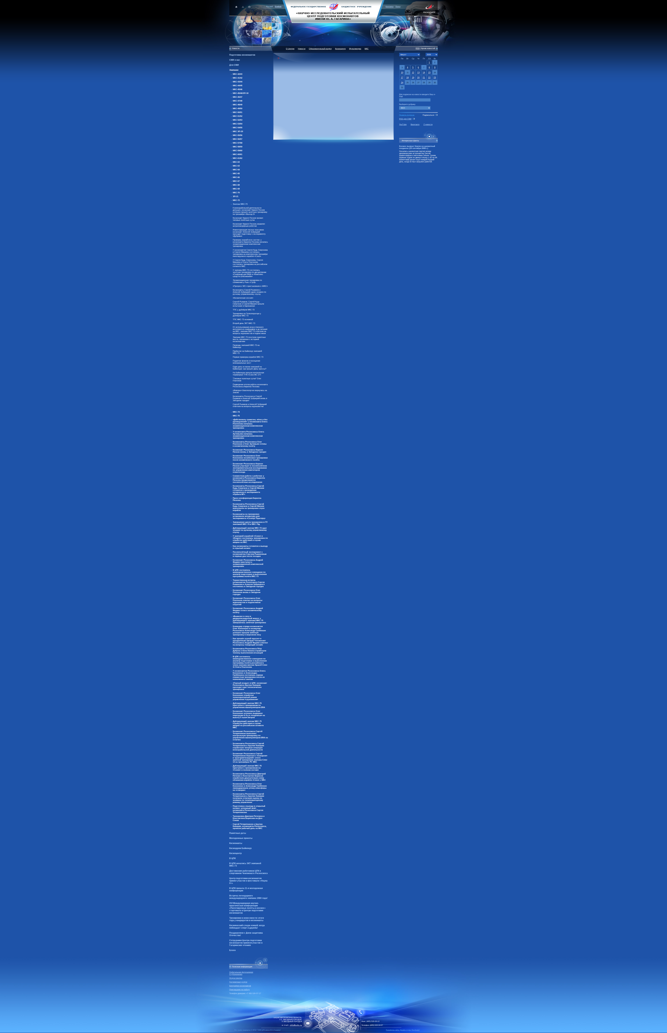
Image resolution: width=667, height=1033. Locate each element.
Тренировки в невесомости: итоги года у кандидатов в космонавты (246, 919)
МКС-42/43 (237, 74)
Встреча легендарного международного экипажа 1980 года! (248, 896)
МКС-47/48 (237, 101)
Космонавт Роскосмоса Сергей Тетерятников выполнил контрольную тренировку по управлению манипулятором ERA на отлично (250, 735)
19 (413, 77)
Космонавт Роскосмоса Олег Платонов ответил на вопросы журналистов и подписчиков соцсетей (247, 601)
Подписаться (428, 115)
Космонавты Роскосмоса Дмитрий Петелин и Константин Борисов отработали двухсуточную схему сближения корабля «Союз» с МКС (249, 777)
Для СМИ (234, 65)
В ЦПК (232, 858)
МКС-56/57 (237, 139)
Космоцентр (235, 853)
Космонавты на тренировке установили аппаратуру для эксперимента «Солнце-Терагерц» (249, 516)
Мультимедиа (355, 49)
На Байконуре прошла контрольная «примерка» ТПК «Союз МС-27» (248, 374)
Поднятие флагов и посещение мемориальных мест (246, 362)
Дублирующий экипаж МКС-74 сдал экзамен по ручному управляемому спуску (250, 530)
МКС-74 (236, 412)
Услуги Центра (235, 978)
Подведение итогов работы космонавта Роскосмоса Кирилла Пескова (250, 385)
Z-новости (428, 124)
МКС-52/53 (237, 120)
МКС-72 (236, 200)
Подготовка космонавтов (242, 55)
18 (407, 77)
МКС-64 (236, 170)
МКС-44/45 (237, 85)
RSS (417, 48)
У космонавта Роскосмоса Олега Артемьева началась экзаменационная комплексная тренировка (248, 435)
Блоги (232, 950)
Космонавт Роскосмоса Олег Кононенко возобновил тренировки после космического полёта (250, 458)
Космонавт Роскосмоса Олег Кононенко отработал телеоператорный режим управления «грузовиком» (246, 696)
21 (424, 77)
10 (402, 72)
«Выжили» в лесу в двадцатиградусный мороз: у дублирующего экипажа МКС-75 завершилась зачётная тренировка (249, 619)
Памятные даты (237, 833)
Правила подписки (406, 115)
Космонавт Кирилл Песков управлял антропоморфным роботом (249, 225)
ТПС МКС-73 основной (243, 319)
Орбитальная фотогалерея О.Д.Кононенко (241, 973)
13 (418, 72)
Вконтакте (415, 124)
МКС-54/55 (237, 128)
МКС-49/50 (237, 108)
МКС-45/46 (237, 89)
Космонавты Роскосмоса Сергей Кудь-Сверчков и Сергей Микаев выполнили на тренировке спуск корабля (249, 507)
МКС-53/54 (237, 124)
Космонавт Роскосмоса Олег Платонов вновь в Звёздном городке (246, 592)
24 (402, 82)
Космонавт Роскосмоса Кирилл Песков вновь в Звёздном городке (249, 451)
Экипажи (233, 70)
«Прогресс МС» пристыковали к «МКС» (250, 286)
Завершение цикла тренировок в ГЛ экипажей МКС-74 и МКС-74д (250, 523)
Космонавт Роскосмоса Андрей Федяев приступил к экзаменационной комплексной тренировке (248, 563)
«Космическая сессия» (243, 298)
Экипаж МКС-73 (240, 204)
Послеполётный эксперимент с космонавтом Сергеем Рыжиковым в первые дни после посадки (249, 554)
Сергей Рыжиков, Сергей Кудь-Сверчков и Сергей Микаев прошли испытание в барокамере (248, 304)
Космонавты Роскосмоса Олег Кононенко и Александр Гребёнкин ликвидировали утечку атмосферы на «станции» (250, 787)
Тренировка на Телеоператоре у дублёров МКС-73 (247, 314)
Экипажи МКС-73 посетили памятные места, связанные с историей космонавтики (249, 339)
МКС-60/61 (237, 154)
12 (413, 72)
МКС (367, 49)
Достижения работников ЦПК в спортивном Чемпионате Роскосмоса (248, 872)
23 (435, 77)
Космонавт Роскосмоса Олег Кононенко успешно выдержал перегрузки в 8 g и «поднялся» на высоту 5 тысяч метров (249, 714)
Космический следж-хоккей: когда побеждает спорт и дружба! (247, 926)
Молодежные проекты (240, 838)
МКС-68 (236, 185)
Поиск (398, 6)
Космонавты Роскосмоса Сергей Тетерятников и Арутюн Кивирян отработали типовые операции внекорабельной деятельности (248, 746)
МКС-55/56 (237, 135)
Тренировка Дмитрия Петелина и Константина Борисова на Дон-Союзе (249, 818)
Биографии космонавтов (240, 986)
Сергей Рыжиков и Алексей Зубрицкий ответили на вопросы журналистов (250, 405)
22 (429, 77)
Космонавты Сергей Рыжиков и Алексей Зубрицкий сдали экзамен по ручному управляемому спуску (249, 292)
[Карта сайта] (243, 7)
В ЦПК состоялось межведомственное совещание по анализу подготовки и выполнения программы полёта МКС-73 (250, 573)
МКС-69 (236, 189)
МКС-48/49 (237, 105)
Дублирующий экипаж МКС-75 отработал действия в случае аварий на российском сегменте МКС (248, 724)
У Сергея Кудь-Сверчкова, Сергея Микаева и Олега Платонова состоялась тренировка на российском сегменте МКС (250, 263)
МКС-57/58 (237, 143)
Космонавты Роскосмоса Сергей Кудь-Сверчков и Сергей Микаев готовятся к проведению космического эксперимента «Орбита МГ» (248, 490)
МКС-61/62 (237, 158)
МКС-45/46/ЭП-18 (240, 93)
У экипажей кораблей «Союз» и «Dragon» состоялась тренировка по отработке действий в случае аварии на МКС (250, 539)
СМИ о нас (234, 60)
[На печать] (249, 7)
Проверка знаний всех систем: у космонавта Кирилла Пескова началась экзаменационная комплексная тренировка (250, 243)
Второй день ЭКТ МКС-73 (244, 323)
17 (402, 77)
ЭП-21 (235, 196)
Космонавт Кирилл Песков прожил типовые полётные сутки (248, 219)
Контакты (389, 6)
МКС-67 (236, 181)
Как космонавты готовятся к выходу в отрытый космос (250, 547)
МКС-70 (236, 193)
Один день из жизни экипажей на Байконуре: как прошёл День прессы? (249, 368)
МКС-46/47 (237, 97)
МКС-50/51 (237, 112)
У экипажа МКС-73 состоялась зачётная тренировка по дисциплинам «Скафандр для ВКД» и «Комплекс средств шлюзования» (249, 273)
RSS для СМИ (405, 119)
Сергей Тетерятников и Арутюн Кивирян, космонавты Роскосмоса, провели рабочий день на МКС (249, 826)
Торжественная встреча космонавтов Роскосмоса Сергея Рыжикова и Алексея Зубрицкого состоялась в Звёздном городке (249, 583)
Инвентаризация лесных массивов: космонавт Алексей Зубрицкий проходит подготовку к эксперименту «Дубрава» (249, 233)
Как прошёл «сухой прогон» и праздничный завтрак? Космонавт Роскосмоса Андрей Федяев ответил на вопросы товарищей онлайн (250, 641)
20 (418, 77)
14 (424, 72)
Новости (301, 49)
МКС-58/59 (237, 147)
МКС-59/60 (237, 150)
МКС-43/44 (237, 82)
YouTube (403, 124)
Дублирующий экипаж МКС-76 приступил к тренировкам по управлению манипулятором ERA (249, 705)
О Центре (290, 49)
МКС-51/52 (237, 116)
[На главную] (333, 11)
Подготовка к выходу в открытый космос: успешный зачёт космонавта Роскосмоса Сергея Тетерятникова (249, 809)
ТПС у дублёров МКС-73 (243, 310)
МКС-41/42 (237, 78)
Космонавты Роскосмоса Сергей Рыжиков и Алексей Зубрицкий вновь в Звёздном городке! (250, 398)
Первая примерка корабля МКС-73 (248, 357)
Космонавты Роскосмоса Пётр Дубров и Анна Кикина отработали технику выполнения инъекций (249, 651)
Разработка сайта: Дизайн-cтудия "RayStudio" (403, 1030)
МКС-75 (236, 416)
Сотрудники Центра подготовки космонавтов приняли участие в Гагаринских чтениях (245, 942)
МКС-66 (236, 177)
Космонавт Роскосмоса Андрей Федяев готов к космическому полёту (248, 610)
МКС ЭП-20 (238, 131)
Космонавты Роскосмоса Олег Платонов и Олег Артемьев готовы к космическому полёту (249, 444)
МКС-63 (236, 162)
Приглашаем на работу (239, 990)
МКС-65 (236, 173)
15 (429, 72)
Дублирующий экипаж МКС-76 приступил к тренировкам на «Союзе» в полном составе (247, 768)
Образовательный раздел (320, 49)
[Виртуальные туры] (333, 1032)
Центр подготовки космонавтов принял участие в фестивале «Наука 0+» (248, 880)
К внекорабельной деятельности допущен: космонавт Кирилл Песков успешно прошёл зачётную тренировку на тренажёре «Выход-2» (250, 211)
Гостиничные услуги (238, 982)
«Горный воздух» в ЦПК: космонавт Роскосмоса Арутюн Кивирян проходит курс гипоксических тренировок (250, 686)
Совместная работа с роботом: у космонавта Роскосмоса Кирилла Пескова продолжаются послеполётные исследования (249, 479)
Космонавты (235, 843)
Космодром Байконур (240, 848)
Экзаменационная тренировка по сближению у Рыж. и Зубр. (247, 281)
